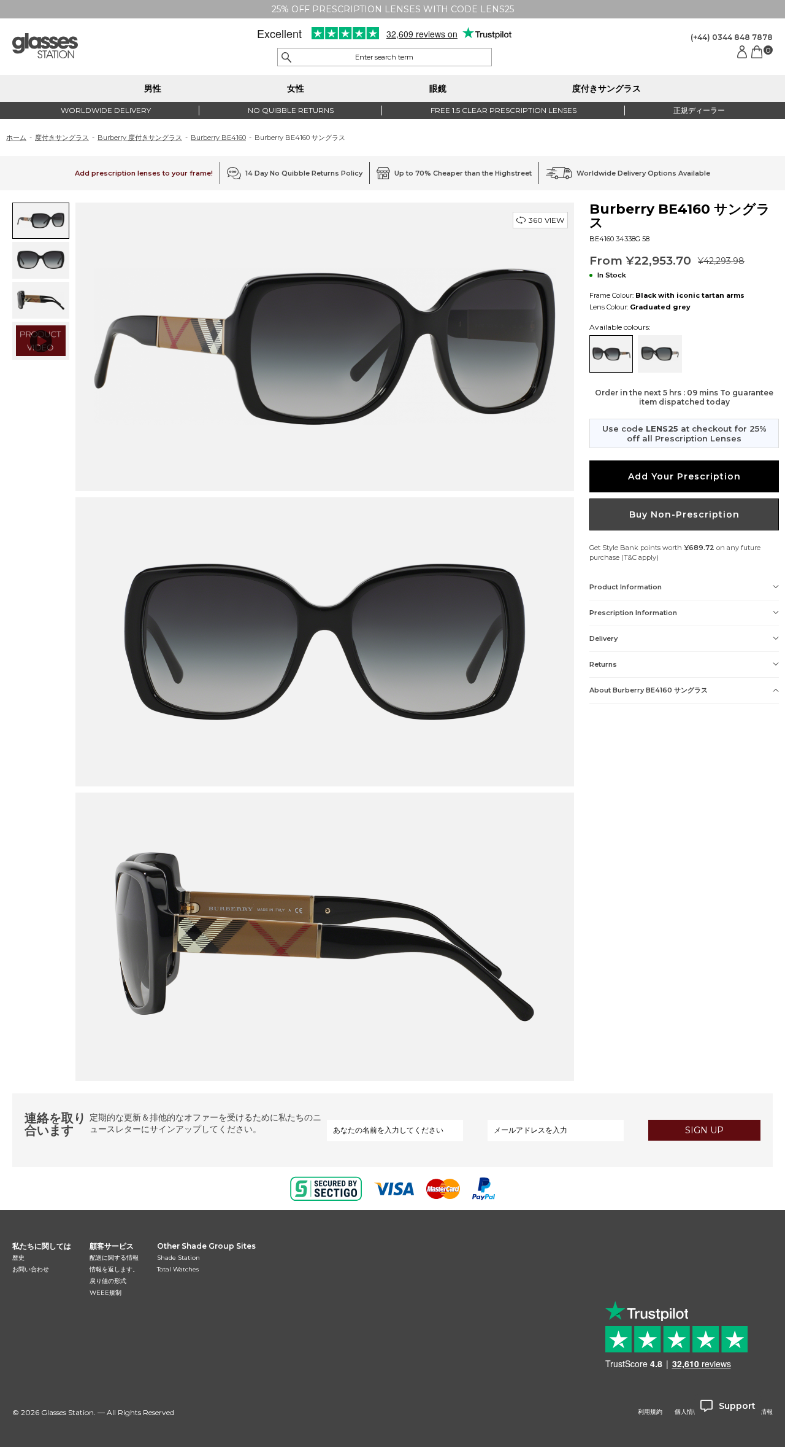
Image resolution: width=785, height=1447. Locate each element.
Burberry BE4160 (218, 137)
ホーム (16, 137)
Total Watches (178, 1269)
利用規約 (650, 1412)
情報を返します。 (114, 1269)
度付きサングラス (606, 88)
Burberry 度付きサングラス (140, 137)
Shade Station (178, 1258)
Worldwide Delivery (106, 110)
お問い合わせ (30, 1269)
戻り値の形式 (108, 1281)
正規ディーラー (699, 110)
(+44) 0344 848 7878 (732, 37)
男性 (152, 88)
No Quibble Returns (291, 110)
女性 (295, 88)
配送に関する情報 (114, 1258)
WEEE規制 (105, 1293)
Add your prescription (684, 476)
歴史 (18, 1258)
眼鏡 (437, 88)
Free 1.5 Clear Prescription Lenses (503, 110)
